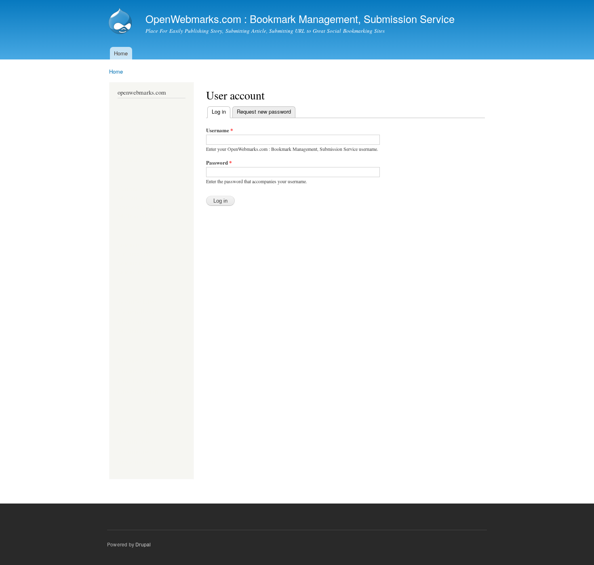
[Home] (121, 22)
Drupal (143, 544)
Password (219, 162)
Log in (221, 111)
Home (121, 53)
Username (219, 130)
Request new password (264, 111)
